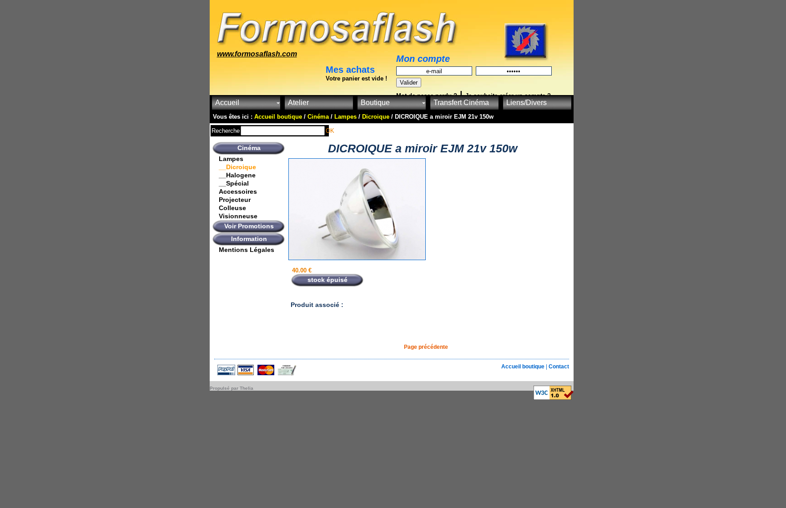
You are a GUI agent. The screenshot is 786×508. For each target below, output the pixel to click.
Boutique (375, 102)
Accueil (227, 102)
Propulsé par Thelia (231, 388)
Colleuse (232, 207)
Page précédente (426, 347)
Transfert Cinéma (461, 102)
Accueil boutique (523, 366)
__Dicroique (237, 167)
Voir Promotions (249, 226)
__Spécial (234, 183)
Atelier (298, 102)
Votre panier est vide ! (356, 78)
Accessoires (238, 191)
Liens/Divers (526, 102)
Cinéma (249, 147)
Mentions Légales (246, 249)
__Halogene (237, 175)
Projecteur (235, 199)
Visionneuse (238, 216)
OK (330, 130)
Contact (559, 366)
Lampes (231, 158)
